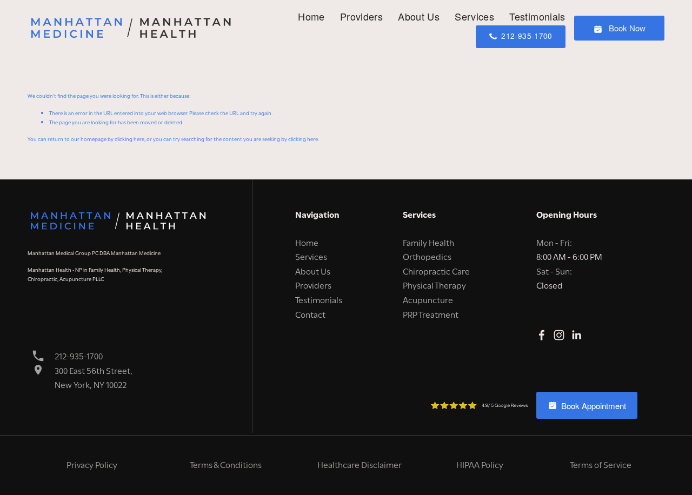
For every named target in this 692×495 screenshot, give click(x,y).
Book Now (626, 28)
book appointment (593, 405)
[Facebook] (541, 335)
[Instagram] (559, 335)
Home (311, 16)
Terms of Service (600, 464)
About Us (419, 16)
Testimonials (537, 16)
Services (474, 16)
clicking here (129, 139)
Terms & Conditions (226, 464)
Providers (361, 16)
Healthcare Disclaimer (359, 464)
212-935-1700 (526, 36)
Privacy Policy (91, 464)
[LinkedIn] (576, 335)
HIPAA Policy (479, 464)
